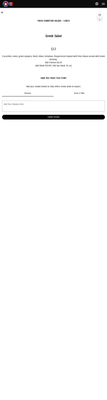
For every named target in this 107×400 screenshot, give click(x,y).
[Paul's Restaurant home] (14, 4)
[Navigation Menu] (103, 4)
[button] (3, 12)
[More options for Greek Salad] (100, 15)
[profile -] (96, 3)
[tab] (28, 93)
